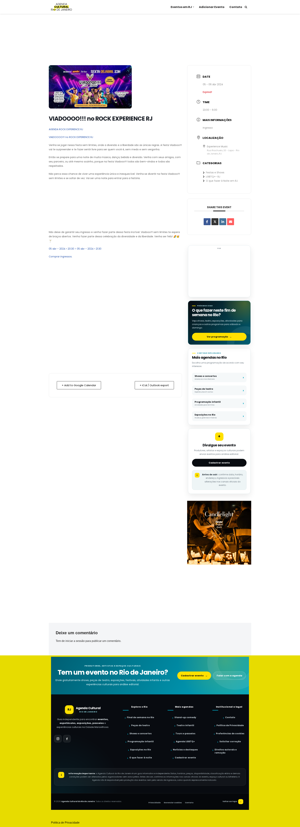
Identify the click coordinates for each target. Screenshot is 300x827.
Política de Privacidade (230, 725)
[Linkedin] (222, 221)
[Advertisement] (150, 39)
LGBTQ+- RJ (213, 176)
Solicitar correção (230, 741)
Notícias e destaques (185, 749)
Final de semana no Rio (140, 717)
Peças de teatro (140, 725)
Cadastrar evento (219, 462)
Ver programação (219, 336)
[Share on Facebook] (207, 221)
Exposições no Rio (140, 749)
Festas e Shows (215, 172)
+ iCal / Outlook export (154, 385)
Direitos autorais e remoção (226, 751)
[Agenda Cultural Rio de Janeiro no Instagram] (58, 738)
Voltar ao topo (232, 801)
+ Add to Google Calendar (79, 385)
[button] (193, 7)
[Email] (230, 221)
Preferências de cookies (230, 733)
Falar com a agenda (229, 675)
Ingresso (208, 127)
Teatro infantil (185, 725)
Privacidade (154, 802)
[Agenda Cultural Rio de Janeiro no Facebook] (67, 738)
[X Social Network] (214, 221)
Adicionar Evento (211, 7)
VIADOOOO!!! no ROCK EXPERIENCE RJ (71, 137)
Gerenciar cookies (173, 802)
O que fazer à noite (140, 757)
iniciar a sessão (75, 640)
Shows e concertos (141, 733)
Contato (235, 7)
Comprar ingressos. (60, 256)
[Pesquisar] (246, 7)
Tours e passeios (185, 733)
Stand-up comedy (185, 717)
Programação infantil (141, 741)
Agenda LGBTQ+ (185, 741)
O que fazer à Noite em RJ (222, 181)
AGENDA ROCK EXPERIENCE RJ (66, 129)
